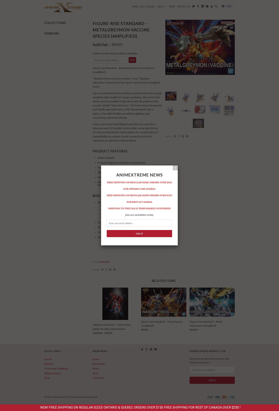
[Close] (175, 167)
